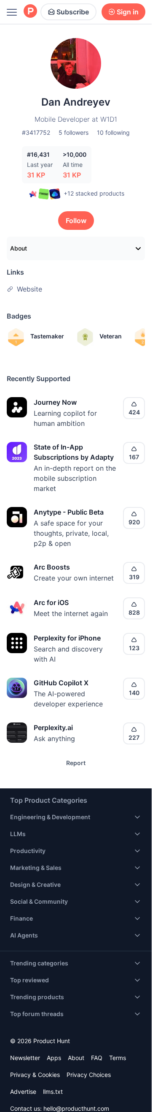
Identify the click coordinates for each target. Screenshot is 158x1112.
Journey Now (55, 402)
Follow (76, 220)
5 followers (73, 132)
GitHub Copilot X (61, 683)
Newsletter (25, 1057)
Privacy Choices (89, 1074)
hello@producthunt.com (76, 1108)
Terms (117, 1057)
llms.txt (53, 1091)
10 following (113, 132)
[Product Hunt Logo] (30, 11)
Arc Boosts (52, 567)
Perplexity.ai (53, 727)
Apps (54, 1057)
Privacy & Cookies (35, 1074)
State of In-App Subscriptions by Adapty (74, 452)
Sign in (128, 12)
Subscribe (72, 12)
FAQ (96, 1057)
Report (76, 762)
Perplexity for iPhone (67, 638)
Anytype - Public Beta (69, 512)
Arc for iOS (51, 602)
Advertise (23, 1091)
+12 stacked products (94, 193)
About (18, 248)
